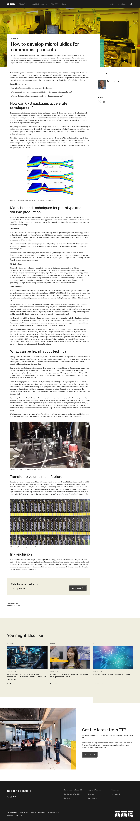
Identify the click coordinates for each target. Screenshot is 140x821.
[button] (24, 4)
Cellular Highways (78, 80)
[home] (11, 4)
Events (111, 4)
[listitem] (27, 664)
